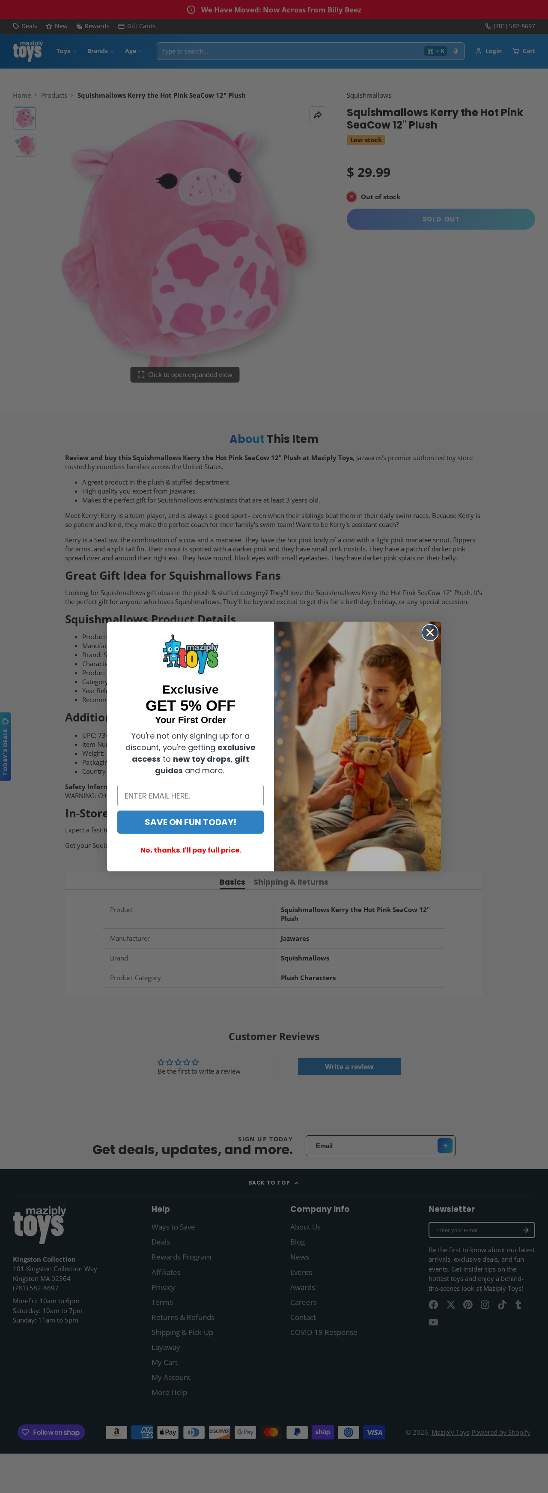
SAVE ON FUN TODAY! (190, 822)
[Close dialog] (430, 632)
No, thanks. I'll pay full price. (190, 850)
